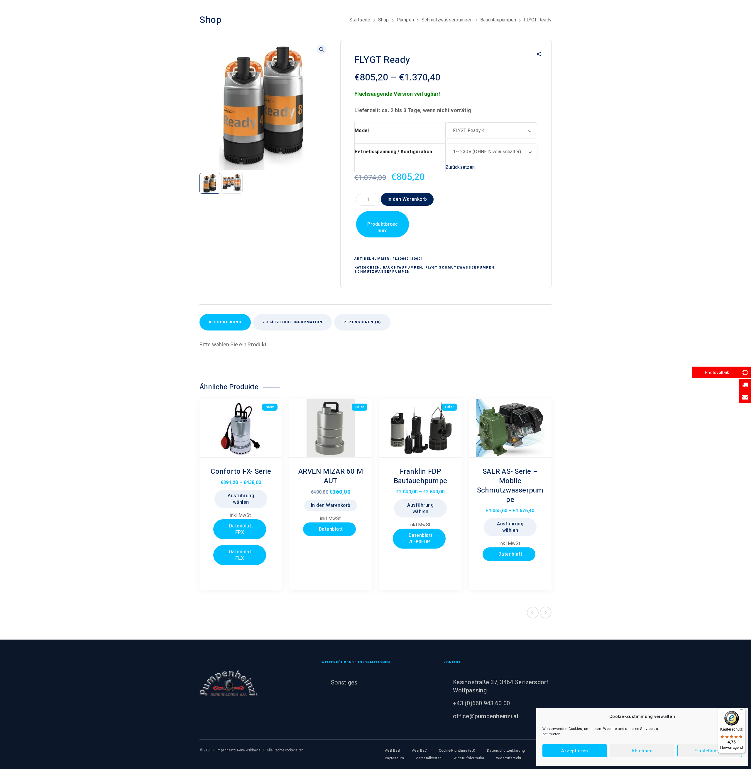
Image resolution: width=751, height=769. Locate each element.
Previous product (533, 612)
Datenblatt (330, 529)
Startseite (360, 20)
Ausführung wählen (241, 499)
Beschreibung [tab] (225, 322)
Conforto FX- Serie (241, 471)
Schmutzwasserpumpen (447, 20)
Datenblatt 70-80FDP (420, 538)
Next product (546, 612)
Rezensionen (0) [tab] (362, 322)
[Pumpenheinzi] (228, 683)
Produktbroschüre (382, 227)
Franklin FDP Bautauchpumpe (420, 476)
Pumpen (405, 20)
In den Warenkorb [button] (331, 505)
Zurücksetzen (460, 167)
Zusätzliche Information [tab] (292, 322)
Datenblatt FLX (240, 555)
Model (362, 130)
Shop (383, 20)
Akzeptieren (574, 751)
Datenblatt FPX (240, 529)
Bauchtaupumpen (498, 20)
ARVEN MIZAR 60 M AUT (330, 476)
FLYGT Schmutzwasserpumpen (459, 267)
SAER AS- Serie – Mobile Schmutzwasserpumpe (510, 485)
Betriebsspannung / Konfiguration (393, 151)
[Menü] (741, 711)
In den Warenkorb (407, 199)
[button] (321, 49)
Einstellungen (709, 751)
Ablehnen (642, 751)
